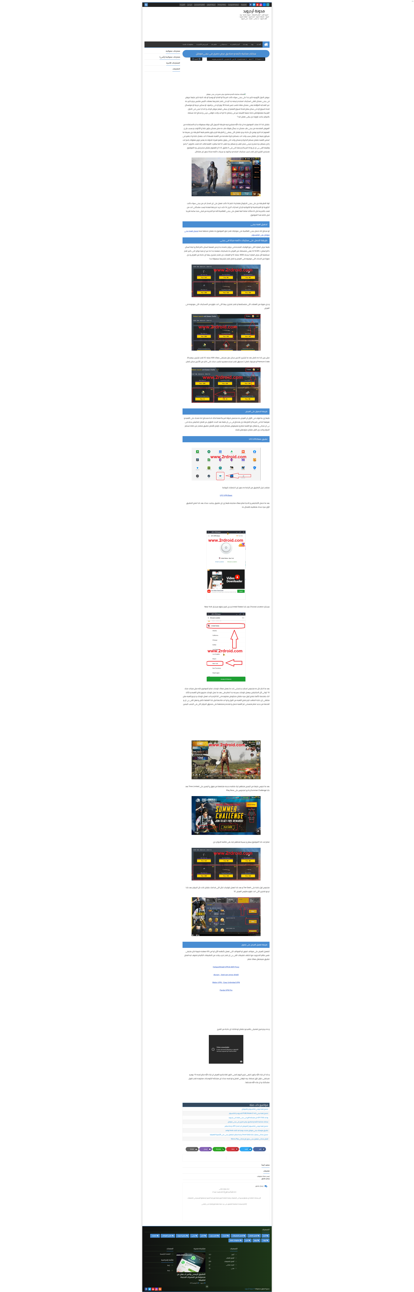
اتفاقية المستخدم (199, 4)
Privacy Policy (222, 4)
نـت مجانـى (223, 44)
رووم (255, 1240)
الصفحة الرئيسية (242, 59)
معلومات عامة (235, 1240)
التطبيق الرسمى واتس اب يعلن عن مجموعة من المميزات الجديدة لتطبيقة (191, 1277)
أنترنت (225, 1235)
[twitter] (254, 4)
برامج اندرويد (181, 1235)
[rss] (160, 1289)
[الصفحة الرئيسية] (266, 44)
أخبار (264, 1235)
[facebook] (250, 4)
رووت (264, 1240)
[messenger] (264, 4)
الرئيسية (243, 4)
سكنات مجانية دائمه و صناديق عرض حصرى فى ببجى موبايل (248, 1121)
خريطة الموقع (211, 4)
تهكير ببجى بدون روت (217, 59)
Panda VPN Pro (226, 990)
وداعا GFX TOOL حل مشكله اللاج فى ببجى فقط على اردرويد (248, 1117)
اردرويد (202, 1283)
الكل (202, 1235)
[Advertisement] (183, 24)
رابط (168, 1265)
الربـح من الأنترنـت (202, 44)
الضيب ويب (213, 1235)
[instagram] (260, 4)
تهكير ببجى (227, 59)
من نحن (190, 4)
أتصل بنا (182, 4)
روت (252, 44)
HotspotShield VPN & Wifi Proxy (226, 967)
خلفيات (154, 1235)
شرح (246, 1240)
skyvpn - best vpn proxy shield (226, 974)
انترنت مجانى (221, 1264)
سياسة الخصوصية (233, 4)
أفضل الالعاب (253, 1235)
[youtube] (257, 4)
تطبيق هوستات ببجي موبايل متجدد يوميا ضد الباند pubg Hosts (247, 1130)
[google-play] (267, 4)
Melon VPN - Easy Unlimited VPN (226, 982)
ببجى (233, 59)
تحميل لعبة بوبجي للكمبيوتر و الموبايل (255, 1109)
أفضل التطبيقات (238, 1235)
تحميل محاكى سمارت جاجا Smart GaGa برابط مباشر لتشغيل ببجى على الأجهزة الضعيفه (239, 1134)
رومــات (245, 44)
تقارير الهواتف (167, 1235)
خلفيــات (214, 44)
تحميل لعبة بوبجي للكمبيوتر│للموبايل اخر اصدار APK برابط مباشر (246, 1126)
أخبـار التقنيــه (235, 44)
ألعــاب (259, 44)
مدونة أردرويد (254, 11)
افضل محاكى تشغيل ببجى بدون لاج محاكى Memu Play (249, 1138)
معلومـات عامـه (188, 44)
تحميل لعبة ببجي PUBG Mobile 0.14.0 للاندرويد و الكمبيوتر (248, 1113)
